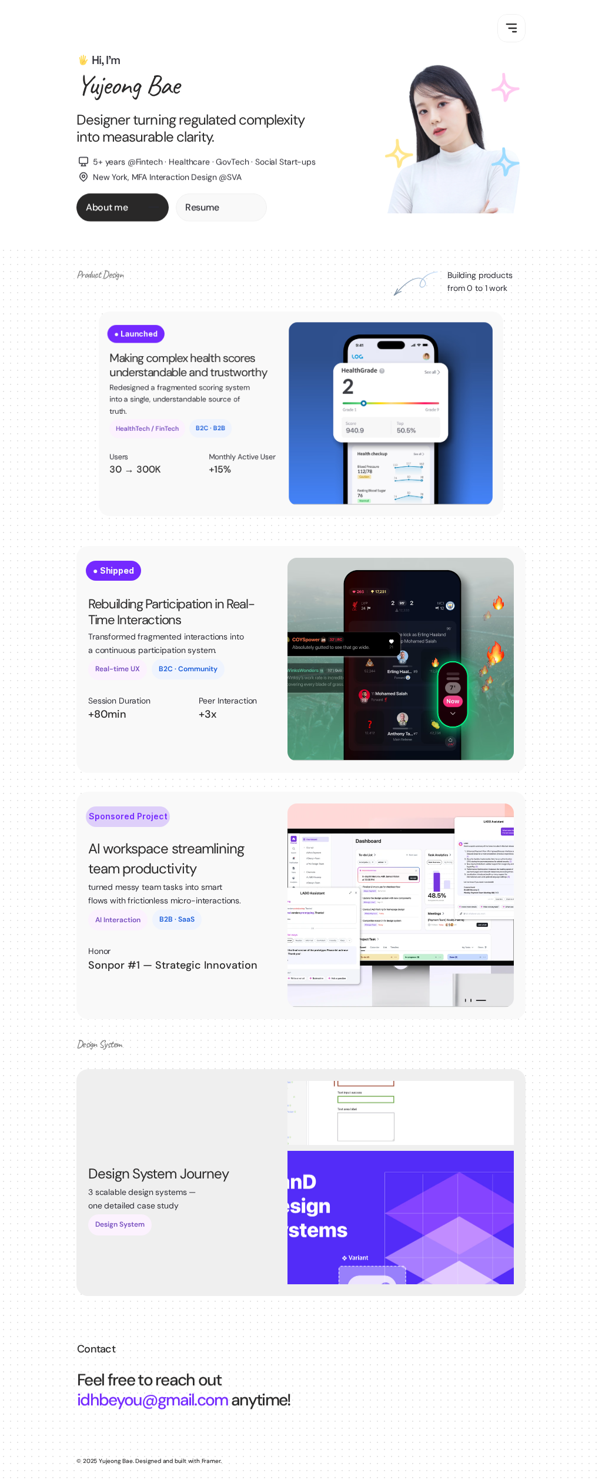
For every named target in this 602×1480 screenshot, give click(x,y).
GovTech (232, 161)
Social (267, 161)
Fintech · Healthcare (174, 161)
